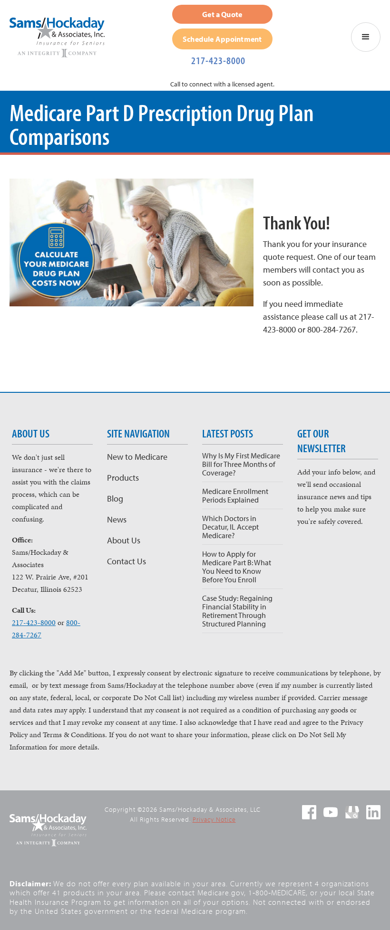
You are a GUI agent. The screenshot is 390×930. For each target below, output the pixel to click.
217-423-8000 (218, 60)
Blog (115, 498)
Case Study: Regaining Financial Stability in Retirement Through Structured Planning (237, 610)
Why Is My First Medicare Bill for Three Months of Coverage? (241, 464)
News (117, 519)
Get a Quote (222, 14)
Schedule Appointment (222, 39)
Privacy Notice (214, 819)
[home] (62, 37)
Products (123, 477)
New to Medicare (137, 456)
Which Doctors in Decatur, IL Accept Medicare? (230, 526)
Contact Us (126, 561)
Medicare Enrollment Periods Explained (235, 495)
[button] (365, 37)
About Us (123, 540)
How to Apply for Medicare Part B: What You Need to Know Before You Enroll (236, 566)
